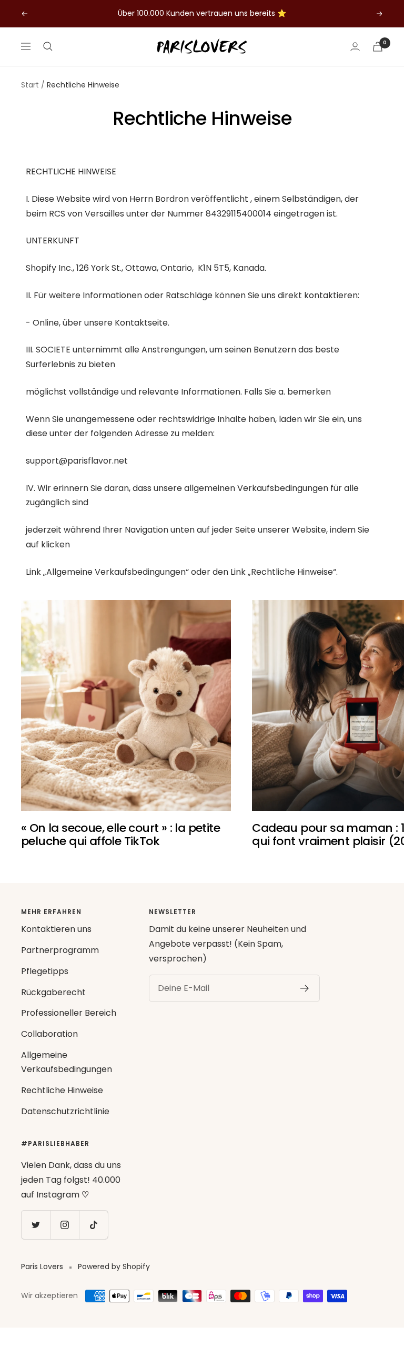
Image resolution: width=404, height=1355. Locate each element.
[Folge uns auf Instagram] (64, 1224)
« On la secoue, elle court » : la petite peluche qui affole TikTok (120, 835)
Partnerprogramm (60, 950)
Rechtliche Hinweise (62, 1090)
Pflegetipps (44, 971)
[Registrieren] (304, 988)
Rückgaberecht (53, 992)
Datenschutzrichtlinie (65, 1111)
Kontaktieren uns (56, 929)
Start (30, 85)
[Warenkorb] (377, 47)
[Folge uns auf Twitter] (35, 1224)
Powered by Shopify (114, 1266)
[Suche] (48, 46)
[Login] (355, 46)
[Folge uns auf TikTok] (93, 1224)
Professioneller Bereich (68, 1013)
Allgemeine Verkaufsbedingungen (66, 1062)
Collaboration (49, 1034)
